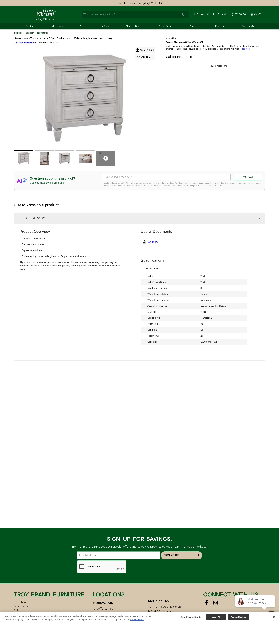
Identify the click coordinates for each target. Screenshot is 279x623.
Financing (220, 26)
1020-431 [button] (55, 42)
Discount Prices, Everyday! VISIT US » (139, 3)
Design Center (165, 26)
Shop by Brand (133, 26)
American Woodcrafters (25, 43)
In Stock (105, 26)
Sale (82, 26)
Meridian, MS (159, 601)
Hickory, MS (103, 603)
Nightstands (42, 33)
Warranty (153, 242)
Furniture (30, 26)
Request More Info (217, 65)
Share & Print (147, 50)
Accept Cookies (238, 617)
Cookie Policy (137, 619)
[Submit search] (182, 14)
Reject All (215, 617)
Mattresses (57, 26)
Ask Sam (248, 177)
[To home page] (45, 14)
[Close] (273, 617)
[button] (194, 14)
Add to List (146, 56)
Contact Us (248, 26)
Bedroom (30, 33)
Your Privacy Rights (191, 617)
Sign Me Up (171, 555)
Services (194, 26)
